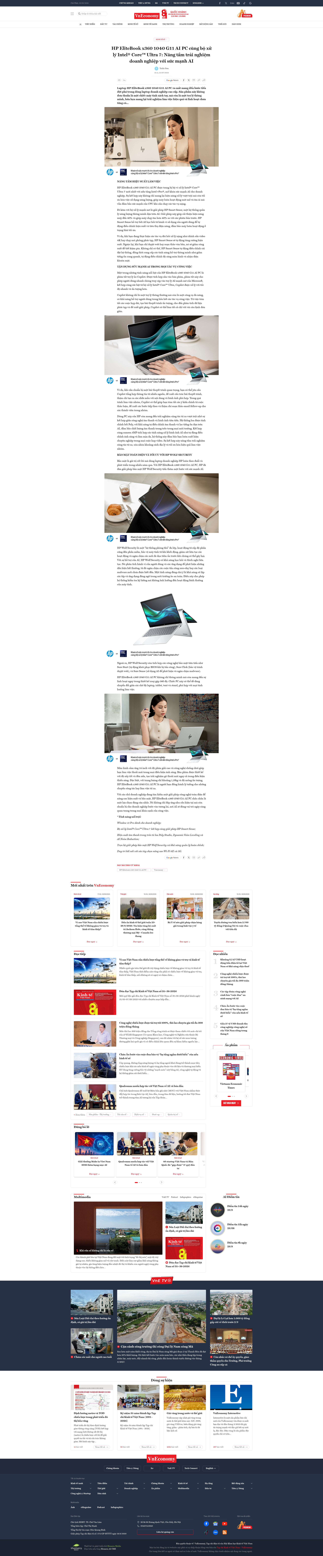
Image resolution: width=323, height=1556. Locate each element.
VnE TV (165, 3)
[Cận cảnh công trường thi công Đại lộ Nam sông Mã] (161, 1316)
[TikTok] (244, 3)
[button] (136, 1182)
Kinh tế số (133, 24)
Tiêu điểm (90, 24)
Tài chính (117, 24)
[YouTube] (238, 3)
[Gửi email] (194, 80)
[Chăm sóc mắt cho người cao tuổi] (92, 1341)
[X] (226, 3)
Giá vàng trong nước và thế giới (184, 1413)
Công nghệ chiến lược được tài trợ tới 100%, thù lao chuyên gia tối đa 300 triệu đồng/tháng (161, 1025)
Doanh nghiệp (186, 24)
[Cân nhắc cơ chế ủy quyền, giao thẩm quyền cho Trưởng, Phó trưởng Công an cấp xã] (231, 1341)
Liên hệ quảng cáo (165, 1532)
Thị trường (168, 24)
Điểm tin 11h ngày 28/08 (237, 1226)
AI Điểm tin (231, 1197)
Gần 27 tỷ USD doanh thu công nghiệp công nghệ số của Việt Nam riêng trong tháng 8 (234, 1029)
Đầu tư (103, 24)
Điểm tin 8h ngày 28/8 (237, 1245)
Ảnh (73, 1507)
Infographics (185, 1197)
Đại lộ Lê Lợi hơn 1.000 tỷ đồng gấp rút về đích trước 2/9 (230, 1320)
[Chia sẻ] (204, 80)
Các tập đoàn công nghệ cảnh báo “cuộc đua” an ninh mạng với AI (233, 995)
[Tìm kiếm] (79, 14)
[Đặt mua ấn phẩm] (244, 13)
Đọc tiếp (80, 954)
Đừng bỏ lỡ (81, 1127)
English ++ (198, 3)
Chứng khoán (126, 3)
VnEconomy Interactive (227, 1413)
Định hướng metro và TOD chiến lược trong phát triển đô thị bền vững (91, 1417)
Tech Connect (180, 3)
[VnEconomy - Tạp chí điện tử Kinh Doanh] (161, 1459)
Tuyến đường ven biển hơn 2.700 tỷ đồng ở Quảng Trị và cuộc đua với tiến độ (231, 926)
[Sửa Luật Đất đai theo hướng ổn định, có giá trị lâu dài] (92, 1302)
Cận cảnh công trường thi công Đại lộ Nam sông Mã (156, 1346)
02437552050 (147, 1526)
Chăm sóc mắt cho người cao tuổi (93, 1357)
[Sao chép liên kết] (199, 80)
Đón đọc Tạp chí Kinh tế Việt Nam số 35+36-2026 (148, 991)
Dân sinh (236, 24)
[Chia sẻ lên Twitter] (189, 80)
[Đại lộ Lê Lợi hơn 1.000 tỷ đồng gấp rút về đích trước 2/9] (231, 1302)
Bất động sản (206, 24)
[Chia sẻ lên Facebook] (184, 80)
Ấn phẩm (231, 1045)
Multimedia (82, 1197)
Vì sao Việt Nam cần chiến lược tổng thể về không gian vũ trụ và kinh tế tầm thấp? (92, 926)
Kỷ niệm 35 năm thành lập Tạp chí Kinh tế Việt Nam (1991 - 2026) (138, 1417)
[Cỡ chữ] (124, 80)
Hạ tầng (216, 894)
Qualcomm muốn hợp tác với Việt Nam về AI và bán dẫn (151, 1086)
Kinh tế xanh (150, 24)
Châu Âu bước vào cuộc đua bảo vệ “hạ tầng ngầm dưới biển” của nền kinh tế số (158, 1056)
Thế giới (222, 24)
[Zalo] (232, 3)
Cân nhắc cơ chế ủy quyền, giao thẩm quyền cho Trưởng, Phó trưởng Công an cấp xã (231, 1361)
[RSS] (224, 1532)
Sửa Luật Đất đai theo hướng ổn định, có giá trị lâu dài (183, 1229)
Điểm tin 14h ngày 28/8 (237, 1208)
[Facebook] (220, 3)
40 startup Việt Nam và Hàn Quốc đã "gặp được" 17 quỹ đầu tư (178, 1165)
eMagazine (198, 1197)
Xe (156, 3)
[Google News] (250, 3)
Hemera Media (114, 1546)
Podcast (174, 1197)
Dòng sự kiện (161, 1380)
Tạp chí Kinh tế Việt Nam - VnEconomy (234, 1548)
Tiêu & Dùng (144, 3)
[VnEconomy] (161, 109)
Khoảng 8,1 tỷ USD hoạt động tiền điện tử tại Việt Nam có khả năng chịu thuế (234, 963)
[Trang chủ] (80, 24)
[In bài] (119, 80)
